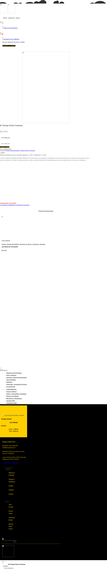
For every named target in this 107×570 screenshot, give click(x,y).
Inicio (5, 18)
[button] (4, 147)
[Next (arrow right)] (2, 369)
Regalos (42, 244)
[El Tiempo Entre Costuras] (4, 564)
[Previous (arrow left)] (0, 369)
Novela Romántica (15, 150)
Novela (8, 150)
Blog (18, 18)
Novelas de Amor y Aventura (27, 150)
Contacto (11, 18)
